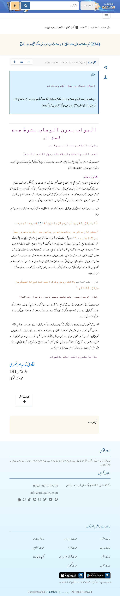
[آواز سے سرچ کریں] (14, 5)
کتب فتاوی (70, 28)
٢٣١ (40, 223)
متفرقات (83, 28)
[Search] (25, 5)
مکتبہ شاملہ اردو (38, 557)
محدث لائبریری (70, 539)
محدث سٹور (106, 557)
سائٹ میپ (63, 582)
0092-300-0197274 (45, 486)
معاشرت (93, 28)
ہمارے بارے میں (106, 582)
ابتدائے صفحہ (24, 397)
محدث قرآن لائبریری (68, 557)
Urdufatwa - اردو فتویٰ (58, 592)
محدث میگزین (38, 548)
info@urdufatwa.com (44, 493)
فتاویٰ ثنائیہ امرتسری (22, 365)
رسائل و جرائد (38, 539)
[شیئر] (105, 68)
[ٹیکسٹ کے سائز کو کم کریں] (29, 61)
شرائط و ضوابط (85, 582)
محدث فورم (72, 548)
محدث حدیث (105, 548)
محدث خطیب (105, 566)
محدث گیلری (72, 566)
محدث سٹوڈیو (105, 539)
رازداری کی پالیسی (73, 582)
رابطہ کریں (95, 582)
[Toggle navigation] (106, 16)
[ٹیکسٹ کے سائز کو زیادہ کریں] (14, 61)
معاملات (103, 28)
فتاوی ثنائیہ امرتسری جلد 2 (53, 28)
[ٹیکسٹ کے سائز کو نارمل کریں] (21, 61)
